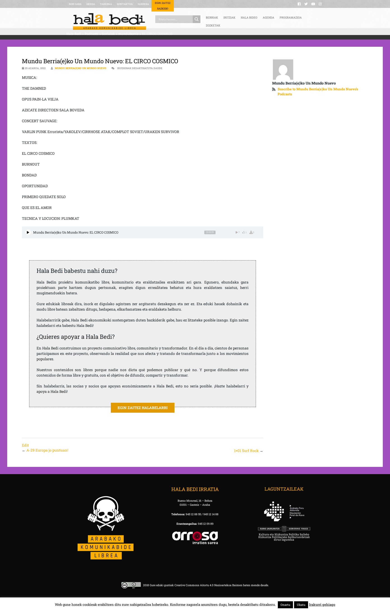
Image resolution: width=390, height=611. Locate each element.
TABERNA (106, 4)
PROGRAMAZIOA (291, 17)
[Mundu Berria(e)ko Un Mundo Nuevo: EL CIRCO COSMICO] (28, 232)
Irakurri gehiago (322, 604)
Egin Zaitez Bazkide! (162, 5)
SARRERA (143, 4)
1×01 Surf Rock (246, 450)
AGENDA (268, 17)
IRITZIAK (229, 17)
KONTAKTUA (125, 4)
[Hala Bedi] (109, 21)
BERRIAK (212, 17)
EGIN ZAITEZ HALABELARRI (143, 407)
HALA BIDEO (249, 17)
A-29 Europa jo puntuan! (47, 450)
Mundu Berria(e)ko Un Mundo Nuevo (80, 68)
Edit (25, 445)
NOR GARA (75, 4)
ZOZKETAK (213, 25)
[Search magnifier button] (196, 19)
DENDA (90, 4)
